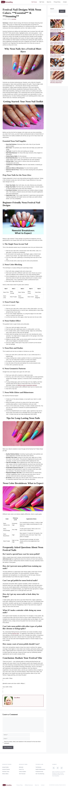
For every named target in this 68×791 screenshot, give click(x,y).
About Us (49, 2)
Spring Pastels (5, 767)
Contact (65, 2)
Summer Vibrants (6, 769)
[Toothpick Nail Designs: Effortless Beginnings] (57, 75)
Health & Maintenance (40, 769)
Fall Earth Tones (5, 771)
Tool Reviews (38, 767)
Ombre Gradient (22, 771)
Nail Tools (42, 2)
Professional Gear (39, 771)
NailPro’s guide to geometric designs (27, 385)
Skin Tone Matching (40, 773)
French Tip (21, 769)
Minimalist (21, 767)
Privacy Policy (57, 2)
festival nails (15, 633)
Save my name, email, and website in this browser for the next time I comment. (22, 742)
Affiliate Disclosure (29, 785)
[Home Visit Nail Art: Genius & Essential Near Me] (57, 23)
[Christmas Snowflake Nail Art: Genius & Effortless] (57, 62)
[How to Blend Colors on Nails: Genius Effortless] (57, 36)
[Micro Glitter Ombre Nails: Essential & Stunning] (57, 49)
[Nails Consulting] (7, 2)
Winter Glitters (5, 773)
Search (52, 8)
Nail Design (34, 2)
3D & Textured (22, 773)
